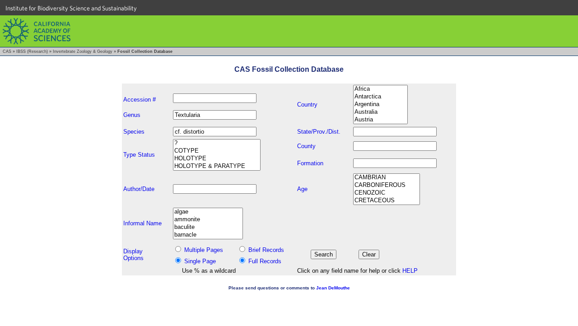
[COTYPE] (216, 151)
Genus (131, 115)
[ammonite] (207, 220)
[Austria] (380, 120)
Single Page (200, 261)
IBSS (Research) (32, 51)
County (306, 146)
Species (133, 131)
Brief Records (266, 250)
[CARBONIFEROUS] (387, 185)
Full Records (264, 261)
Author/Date (138, 189)
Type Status (139, 154)
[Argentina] (380, 104)
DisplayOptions (133, 254)
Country (307, 104)
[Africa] (380, 89)
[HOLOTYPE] (216, 159)
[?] (216, 143)
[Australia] (380, 112)
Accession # (139, 99)
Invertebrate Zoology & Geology (82, 51)
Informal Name (142, 223)
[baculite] (207, 227)
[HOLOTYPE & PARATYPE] (216, 166)
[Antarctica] (380, 97)
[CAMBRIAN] (387, 178)
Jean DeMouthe (333, 287)
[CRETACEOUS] (387, 201)
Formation (310, 163)
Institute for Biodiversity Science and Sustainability (71, 8)
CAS (7, 51)
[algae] (207, 212)
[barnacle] (207, 235)
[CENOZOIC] (387, 193)
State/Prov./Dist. (318, 131)
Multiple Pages (203, 250)
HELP (410, 270)
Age (302, 189)
